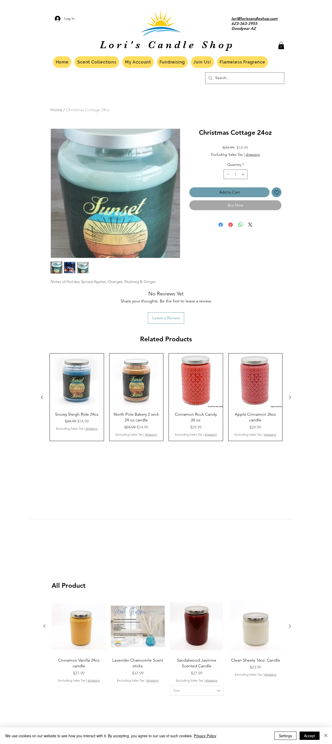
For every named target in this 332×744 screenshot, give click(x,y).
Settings (285, 735)
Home (56, 109)
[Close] (326, 736)
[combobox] (197, 691)
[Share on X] (250, 225)
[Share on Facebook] (221, 225)
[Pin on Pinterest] (230, 225)
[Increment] (243, 174)
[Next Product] (290, 397)
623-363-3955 (244, 23)
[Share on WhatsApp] (240, 225)
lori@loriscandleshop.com (254, 18)
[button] (281, 45)
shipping (253, 154)
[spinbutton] (235, 174)
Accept (309, 735)
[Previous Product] (42, 397)
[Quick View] (77, 380)
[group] (166, 397)
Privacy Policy (205, 735)
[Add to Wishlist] (277, 192)
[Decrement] (227, 174)
